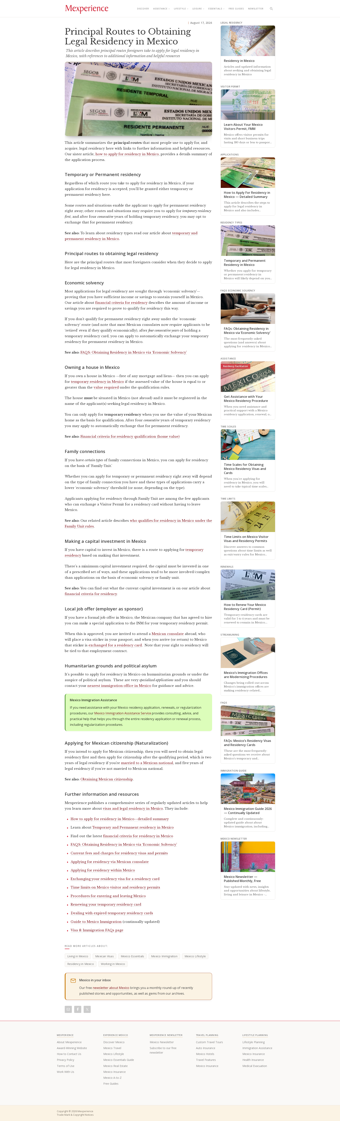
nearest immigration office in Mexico (119, 686)
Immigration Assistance (257, 1048)
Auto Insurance (205, 1048)
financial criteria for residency (121, 303)
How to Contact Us (69, 1054)
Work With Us (65, 1072)
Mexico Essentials (132, 956)
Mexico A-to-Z (112, 1078)
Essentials (215, 8)
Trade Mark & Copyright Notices (75, 1114)
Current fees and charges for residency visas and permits (119, 853)
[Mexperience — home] (87, 8)
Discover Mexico (114, 1042)
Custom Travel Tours (209, 1042)
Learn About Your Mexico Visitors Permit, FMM (243, 126)
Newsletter (255, 8)
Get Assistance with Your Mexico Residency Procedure (246, 398)
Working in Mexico (113, 964)
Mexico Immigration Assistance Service (122, 713)
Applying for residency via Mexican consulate (110, 862)
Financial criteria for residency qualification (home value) (130, 436)
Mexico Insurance (114, 1072)
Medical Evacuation (254, 1066)
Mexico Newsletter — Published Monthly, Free (242, 879)
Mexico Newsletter (162, 1042)
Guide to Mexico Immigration (96, 922)
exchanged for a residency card (115, 645)
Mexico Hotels (205, 1054)
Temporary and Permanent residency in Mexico (133, 827)
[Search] (271, 8)
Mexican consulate (168, 634)
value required (106, 387)
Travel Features (206, 1060)
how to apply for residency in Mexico (127, 154)
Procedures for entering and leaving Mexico (108, 896)
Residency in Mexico (80, 964)
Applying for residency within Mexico (103, 870)
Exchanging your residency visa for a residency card (115, 879)
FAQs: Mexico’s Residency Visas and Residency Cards (247, 743)
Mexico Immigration (164, 956)
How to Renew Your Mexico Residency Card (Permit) (245, 607)
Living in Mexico (77, 956)
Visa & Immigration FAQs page (97, 930)
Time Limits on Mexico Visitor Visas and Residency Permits (246, 539)
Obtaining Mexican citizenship (106, 779)
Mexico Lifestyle (195, 956)
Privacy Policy (65, 1060)
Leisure (197, 8)
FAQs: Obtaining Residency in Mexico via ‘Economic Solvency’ (247, 330)
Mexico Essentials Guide (118, 1060)
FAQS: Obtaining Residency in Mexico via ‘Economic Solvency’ (133, 352)
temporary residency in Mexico (97, 382)
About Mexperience (69, 1042)
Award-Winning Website (72, 1048)
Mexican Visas (104, 956)
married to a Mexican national (147, 763)
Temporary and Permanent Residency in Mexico (245, 262)
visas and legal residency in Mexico (133, 808)
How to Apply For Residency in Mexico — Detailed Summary (247, 194)
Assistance (160, 8)
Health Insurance (253, 1060)
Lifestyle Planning (253, 1042)
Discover (143, 8)
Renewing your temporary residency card (106, 904)
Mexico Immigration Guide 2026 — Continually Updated (248, 811)
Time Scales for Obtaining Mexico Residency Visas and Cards (245, 468)
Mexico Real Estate (115, 1066)
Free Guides (236, 8)
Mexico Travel (112, 1048)
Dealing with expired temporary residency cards (112, 913)
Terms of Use (65, 1066)
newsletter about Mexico (111, 988)
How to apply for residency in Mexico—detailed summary (120, 819)
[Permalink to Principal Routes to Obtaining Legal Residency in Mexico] (138, 99)
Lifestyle (180, 8)
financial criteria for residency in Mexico (138, 836)
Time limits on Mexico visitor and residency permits (115, 887)
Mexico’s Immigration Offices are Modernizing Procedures (246, 675)
